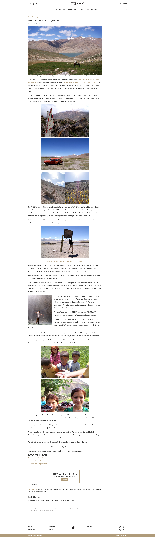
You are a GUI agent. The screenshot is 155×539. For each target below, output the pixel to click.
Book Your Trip (91, 9)
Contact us (52, 528)
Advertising (52, 526)
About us (30, 526)
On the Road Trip (33, 17)
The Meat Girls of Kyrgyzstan (37, 464)
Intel (81, 9)
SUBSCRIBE (65, 479)
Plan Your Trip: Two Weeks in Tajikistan (41, 458)
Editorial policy (32, 529)
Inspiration (72, 9)
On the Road (77, 489)
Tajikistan (98, 489)
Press (29, 528)
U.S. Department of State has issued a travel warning (80, 82)
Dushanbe (57, 489)
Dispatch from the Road (45, 489)
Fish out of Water (67, 489)
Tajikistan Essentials (34, 461)
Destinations (60, 9)
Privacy (51, 529)
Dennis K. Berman (35, 23)
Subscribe (123, 4)
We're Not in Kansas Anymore (37, 491)
